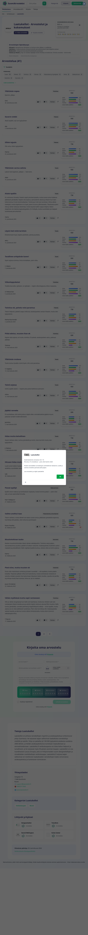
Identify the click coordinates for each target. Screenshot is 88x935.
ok (60, 477)
